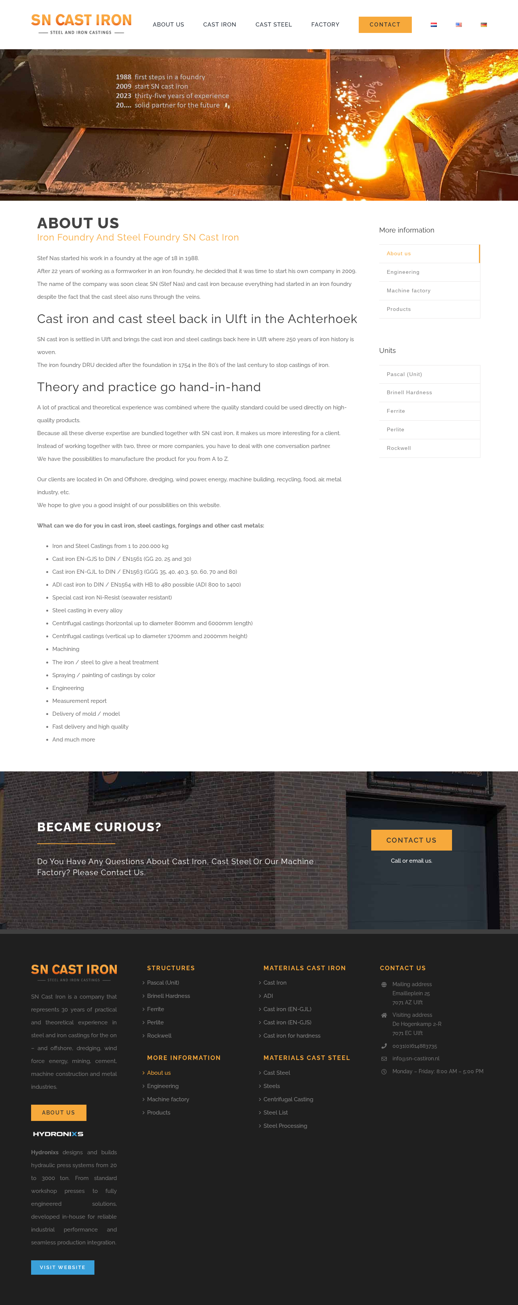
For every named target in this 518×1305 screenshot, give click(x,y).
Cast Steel (277, 1072)
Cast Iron (275, 982)
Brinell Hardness (168, 996)
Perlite (155, 1022)
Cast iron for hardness (292, 1035)
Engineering (163, 1086)
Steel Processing (285, 1125)
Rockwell (159, 1035)
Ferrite (155, 1009)
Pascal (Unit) (163, 982)
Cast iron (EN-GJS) (287, 1022)
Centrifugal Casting (288, 1099)
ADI (268, 996)
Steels (272, 1086)
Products (158, 1112)
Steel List (276, 1112)
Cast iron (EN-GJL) (287, 1009)
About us (159, 1072)
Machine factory (168, 1099)
